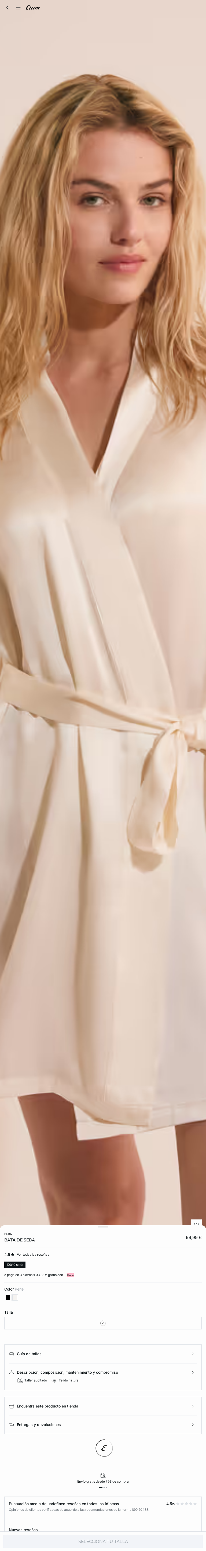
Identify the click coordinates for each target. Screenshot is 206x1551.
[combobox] (103, 1323)
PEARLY (8, 1233)
